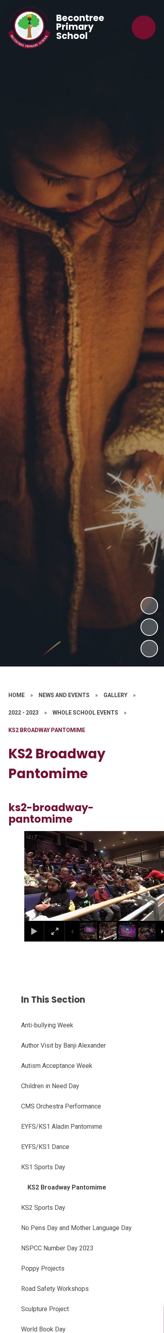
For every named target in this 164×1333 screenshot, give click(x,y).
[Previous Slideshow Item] (149, 627)
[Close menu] (144, 27)
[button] (40, 876)
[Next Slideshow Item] (149, 605)
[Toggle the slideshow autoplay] (149, 648)
